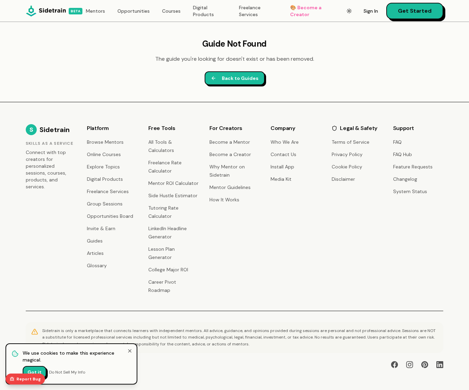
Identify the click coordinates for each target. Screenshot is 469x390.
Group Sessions (105, 204)
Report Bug (28, 379)
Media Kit (281, 179)
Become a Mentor (229, 142)
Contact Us (283, 154)
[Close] (130, 351)
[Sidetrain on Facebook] (394, 364)
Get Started (415, 10)
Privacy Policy (347, 154)
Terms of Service (350, 142)
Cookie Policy (347, 167)
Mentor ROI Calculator (173, 183)
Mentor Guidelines (230, 187)
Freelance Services (250, 10)
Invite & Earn (101, 228)
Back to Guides (240, 78)
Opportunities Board (110, 216)
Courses (171, 11)
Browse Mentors (105, 142)
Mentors (95, 11)
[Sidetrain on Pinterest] (424, 364)
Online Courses (104, 154)
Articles (95, 253)
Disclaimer (343, 179)
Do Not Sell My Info (67, 372)
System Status (410, 191)
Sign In (371, 11)
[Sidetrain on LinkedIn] (439, 364)
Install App (282, 167)
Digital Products (203, 10)
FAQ (397, 142)
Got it (34, 372)
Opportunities (133, 11)
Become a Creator (305, 10)
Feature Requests (413, 167)
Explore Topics (103, 167)
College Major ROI (168, 270)
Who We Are (285, 142)
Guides (95, 241)
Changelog (405, 179)
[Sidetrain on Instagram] (409, 364)
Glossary (97, 265)
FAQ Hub (402, 154)
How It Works (224, 200)
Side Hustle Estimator (172, 195)
